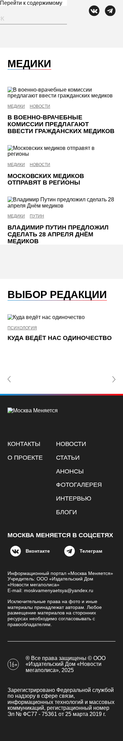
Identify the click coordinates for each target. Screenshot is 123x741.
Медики (16, 106)
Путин (37, 216)
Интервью (73, 498)
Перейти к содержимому (31, 3)
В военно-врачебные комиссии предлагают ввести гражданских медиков (61, 124)
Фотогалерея (79, 484)
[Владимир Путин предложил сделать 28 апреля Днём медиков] (61, 203)
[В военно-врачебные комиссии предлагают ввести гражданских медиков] (61, 93)
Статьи (68, 457)
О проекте (25, 457)
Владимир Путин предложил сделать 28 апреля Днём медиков (58, 234)
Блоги (66, 512)
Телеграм (91, 551)
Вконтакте (38, 551)
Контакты (24, 443)
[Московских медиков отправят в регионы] (61, 151)
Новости (40, 106)
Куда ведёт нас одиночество (60, 337)
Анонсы (70, 471)
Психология (22, 328)
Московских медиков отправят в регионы (46, 179)
